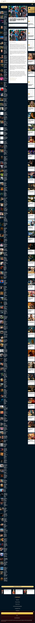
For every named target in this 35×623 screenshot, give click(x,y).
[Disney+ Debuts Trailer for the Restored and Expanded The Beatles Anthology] (1, 326)
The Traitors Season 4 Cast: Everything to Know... (31, 216)
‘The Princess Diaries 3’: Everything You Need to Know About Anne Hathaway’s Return (5, 28)
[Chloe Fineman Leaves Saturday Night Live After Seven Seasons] (31, 56)
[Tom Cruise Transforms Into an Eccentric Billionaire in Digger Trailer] (1, 70)
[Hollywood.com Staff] (32, 8)
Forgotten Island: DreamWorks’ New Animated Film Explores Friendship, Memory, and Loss (6, 123)
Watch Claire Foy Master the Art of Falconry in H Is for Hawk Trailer (5, 360)
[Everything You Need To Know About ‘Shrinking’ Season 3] (31, 222)
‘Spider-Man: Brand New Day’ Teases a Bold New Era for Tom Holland (5, 545)
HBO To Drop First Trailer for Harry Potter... (30, 133)
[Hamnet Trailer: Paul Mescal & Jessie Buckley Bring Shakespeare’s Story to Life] (1, 418)
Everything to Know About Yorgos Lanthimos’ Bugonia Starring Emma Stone (5, 486)
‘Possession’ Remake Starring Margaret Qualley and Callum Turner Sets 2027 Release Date (5, 22)
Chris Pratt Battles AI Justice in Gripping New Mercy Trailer (5, 298)
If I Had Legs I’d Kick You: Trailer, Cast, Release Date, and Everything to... (5, 515)
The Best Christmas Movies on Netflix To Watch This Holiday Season (5, 268)
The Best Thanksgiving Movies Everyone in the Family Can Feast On (5, 308)
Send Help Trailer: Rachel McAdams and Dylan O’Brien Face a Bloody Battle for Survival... (6, 408)
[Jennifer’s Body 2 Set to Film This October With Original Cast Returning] (1, 56)
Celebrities (30, 414)
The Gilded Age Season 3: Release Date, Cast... (31, 393)
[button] (33, 611)
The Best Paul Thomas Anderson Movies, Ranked (5, 433)
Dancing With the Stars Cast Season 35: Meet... (31, 97)
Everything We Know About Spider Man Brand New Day (5, 163)
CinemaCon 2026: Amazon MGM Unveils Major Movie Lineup (6, 138)
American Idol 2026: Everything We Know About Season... (31, 180)
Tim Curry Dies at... (6, 590)
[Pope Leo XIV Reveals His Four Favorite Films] (1, 337)
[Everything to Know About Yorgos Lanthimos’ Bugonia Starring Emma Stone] (1, 485)
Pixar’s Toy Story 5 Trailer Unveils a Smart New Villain (5, 341)
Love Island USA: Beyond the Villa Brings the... (31, 441)
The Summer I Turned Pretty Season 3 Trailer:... (31, 429)
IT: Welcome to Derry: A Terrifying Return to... (31, 357)
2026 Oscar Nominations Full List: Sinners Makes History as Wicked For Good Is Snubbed (5, 230)
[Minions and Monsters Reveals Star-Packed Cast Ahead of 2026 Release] (1, 128)
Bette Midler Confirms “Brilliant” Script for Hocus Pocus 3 (5, 396)
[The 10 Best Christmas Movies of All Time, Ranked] (1, 250)
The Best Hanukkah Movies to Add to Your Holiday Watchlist (6, 264)
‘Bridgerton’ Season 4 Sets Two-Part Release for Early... (31, 370)
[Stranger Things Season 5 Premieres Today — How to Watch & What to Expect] (31, 282)
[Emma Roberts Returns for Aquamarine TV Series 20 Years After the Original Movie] (1, 89)
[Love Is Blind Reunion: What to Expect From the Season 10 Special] (31, 139)
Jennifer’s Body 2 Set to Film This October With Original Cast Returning (5, 57)
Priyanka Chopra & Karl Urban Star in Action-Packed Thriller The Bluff (6, 236)
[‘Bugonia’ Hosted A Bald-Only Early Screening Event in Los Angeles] (1, 380)
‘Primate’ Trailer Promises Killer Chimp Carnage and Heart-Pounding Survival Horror (5, 402)
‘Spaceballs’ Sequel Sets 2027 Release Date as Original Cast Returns (5, 118)
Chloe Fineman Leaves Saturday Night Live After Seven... (31, 61)
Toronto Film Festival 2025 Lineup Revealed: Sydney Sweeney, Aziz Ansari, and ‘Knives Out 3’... (6, 574)
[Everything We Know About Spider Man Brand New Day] (1, 163)
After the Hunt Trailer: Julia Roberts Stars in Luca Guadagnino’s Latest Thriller (5, 579)
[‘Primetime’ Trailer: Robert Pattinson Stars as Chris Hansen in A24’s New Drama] (1, 32)
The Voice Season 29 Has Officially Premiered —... (31, 156)
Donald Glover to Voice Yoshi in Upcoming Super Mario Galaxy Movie (6, 174)
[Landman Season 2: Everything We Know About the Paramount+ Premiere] (31, 341)
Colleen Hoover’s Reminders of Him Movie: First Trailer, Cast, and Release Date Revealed (5, 391)
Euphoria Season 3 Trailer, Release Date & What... (31, 204)
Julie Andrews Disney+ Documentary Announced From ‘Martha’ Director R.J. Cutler (6, 52)
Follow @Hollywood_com (13, 78)
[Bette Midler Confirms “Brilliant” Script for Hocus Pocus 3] (1, 396)
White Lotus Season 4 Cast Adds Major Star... (31, 168)
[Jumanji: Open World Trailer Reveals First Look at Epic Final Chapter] (1, 47)
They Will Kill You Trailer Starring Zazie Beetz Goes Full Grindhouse (5, 241)
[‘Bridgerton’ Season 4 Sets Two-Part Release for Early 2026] (31, 365)
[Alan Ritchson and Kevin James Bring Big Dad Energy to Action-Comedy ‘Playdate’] (1, 345)
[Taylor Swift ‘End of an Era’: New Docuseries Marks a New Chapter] (31, 317)
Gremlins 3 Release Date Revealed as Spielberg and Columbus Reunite (5, 355)
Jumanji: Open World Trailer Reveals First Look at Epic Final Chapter (6, 47)
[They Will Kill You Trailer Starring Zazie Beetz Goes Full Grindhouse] (1, 240)
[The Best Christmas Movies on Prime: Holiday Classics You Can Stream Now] (1, 293)
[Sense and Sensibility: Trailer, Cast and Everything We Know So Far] (1, 65)
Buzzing (30, 402)
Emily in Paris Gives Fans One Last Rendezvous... (30, 85)
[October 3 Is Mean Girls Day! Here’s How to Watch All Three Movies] (1, 428)
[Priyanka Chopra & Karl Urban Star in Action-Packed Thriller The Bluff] (1, 235)
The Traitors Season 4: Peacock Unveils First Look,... (31, 334)
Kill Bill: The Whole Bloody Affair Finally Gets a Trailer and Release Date (5, 351)
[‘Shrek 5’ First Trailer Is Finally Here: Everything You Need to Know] (1, 104)
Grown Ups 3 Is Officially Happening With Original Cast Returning (5, 17)
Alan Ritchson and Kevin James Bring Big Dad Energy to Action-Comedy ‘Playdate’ (5, 346)
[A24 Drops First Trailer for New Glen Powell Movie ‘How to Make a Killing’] (1, 302)
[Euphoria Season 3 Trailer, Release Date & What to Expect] (31, 199)
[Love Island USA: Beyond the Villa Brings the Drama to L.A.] (31, 436)
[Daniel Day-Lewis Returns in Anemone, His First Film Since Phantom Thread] (1, 494)
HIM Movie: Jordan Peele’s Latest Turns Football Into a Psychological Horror (6, 531)
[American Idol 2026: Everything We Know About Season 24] (31, 175)
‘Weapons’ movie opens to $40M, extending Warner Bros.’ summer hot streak (5, 520)
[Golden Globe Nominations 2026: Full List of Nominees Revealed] (31, 246)
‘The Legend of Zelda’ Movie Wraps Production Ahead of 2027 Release (6, 114)
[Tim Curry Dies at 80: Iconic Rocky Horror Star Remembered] (2, 592)
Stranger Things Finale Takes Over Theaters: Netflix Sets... (31, 275)
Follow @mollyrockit (13, 79)
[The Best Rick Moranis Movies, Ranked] (1, 441)
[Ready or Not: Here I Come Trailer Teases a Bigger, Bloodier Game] (1, 224)
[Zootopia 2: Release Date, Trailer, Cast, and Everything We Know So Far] (1, 554)
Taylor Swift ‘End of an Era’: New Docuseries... (31, 322)
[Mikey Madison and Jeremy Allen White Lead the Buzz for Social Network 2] (1, 549)
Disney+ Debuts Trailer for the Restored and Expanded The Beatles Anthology (6, 327)
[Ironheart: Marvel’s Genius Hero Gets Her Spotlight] (31, 400)
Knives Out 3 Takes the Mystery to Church (5, 277)
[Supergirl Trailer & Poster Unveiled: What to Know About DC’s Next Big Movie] (1, 281)
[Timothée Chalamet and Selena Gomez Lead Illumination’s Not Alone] (1, 78)
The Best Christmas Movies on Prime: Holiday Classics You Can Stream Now (5, 294)
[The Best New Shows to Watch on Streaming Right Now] (31, 305)
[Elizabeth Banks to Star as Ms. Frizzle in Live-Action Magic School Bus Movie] (1, 94)
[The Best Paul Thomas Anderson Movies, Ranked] (1, 432)
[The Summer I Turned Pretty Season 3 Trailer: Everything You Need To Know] (31, 424)
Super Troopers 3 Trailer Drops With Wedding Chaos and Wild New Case (5, 134)
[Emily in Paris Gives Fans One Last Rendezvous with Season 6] (31, 80)
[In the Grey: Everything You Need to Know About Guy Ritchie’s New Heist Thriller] (1, 178)
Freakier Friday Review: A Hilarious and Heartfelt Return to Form (5, 526)
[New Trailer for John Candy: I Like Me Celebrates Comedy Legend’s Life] (1, 470)
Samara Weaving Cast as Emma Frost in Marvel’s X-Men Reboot (5, 44)
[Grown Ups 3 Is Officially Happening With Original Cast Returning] (1, 16)
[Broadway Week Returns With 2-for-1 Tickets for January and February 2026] (1, 245)
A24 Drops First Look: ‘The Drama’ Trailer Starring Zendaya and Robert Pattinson (5, 288)
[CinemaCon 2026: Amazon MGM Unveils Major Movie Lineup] (1, 138)
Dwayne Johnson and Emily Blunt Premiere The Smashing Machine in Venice (5, 476)
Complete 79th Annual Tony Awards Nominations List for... (31, 48)
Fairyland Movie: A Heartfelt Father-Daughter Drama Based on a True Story (5, 504)
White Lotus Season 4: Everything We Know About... (31, 191)
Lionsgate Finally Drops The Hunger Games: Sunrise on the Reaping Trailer (6, 312)
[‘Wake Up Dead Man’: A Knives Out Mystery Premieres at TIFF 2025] (1, 460)
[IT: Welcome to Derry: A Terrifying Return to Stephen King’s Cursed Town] (31, 353)
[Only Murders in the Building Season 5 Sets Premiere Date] (1, 559)
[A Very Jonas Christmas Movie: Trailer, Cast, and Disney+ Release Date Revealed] (1, 465)
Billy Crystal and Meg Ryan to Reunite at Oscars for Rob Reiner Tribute (6, 205)
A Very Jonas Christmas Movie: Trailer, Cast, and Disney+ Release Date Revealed (5, 466)
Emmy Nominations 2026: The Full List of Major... (31, 73)
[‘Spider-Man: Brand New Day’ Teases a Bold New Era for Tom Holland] (1, 544)
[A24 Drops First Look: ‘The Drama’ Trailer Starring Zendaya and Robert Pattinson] (1, 287)
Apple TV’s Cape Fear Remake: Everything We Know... (31, 121)
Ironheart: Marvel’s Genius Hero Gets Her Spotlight (31, 406)
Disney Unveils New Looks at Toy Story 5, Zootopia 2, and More (5, 481)
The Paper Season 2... (30, 590)
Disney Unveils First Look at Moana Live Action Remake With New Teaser (5, 322)
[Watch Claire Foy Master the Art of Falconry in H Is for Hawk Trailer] (1, 359)
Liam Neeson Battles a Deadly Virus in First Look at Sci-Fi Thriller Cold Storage (5, 540)
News (29, 70)
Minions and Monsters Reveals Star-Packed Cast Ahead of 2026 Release (6, 129)
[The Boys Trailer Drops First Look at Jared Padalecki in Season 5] (31, 258)
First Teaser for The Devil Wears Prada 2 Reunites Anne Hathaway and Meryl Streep (6, 333)
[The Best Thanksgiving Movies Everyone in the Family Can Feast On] (1, 307)
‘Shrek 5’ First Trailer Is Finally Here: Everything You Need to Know (5, 105)
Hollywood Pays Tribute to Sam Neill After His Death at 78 (5, 75)
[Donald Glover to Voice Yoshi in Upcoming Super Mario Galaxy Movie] (1, 174)
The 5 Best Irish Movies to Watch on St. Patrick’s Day (5, 167)
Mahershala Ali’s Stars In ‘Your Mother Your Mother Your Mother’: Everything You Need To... (5, 38)
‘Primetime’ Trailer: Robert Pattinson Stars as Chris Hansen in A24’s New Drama (6, 33)
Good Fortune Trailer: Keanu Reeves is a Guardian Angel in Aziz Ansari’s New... (5, 564)
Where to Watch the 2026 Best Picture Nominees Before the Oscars (5, 184)
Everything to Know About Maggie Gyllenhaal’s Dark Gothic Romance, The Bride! (6, 189)
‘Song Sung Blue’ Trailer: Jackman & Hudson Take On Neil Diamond (5, 450)
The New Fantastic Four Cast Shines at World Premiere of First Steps (6, 569)
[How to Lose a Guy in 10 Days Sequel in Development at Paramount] (1, 12)
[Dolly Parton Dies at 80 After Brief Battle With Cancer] (13, 592)
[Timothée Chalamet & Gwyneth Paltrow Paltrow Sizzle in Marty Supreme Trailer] (1, 509)
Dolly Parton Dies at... (18, 590)
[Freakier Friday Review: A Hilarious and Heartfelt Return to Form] (1, 525)
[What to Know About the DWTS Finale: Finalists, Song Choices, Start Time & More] (31, 293)
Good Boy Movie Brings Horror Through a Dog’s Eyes (5, 499)
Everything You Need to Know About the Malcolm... (31, 239)
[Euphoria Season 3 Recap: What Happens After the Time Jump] (31, 103)
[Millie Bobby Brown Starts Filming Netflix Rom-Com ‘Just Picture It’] (1, 437)
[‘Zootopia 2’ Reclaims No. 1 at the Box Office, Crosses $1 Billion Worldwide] (1, 273)
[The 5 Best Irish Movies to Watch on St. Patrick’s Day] (1, 166)
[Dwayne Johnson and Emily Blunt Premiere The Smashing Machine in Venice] (1, 475)
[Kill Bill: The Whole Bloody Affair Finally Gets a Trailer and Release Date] (1, 350)
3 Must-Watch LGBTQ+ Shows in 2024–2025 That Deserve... (31, 418)
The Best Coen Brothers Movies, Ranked (5, 490)
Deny (17, 615)
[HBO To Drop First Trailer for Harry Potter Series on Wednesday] (31, 127)
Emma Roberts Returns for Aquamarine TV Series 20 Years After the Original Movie (5, 90)
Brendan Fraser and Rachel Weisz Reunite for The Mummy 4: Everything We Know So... (5, 365)
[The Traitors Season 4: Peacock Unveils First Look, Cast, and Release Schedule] (31, 329)
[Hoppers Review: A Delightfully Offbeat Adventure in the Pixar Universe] (1, 193)
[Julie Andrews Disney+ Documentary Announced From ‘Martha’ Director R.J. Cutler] (1, 51)
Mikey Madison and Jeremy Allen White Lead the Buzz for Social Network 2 (5, 550)
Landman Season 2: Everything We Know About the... (31, 346)
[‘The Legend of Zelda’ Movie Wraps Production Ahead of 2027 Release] (1, 113)
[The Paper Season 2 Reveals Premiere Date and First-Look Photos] (25, 592)
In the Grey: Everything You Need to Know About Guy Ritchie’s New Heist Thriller (5, 179)
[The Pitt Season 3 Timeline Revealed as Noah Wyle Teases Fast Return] (31, 19)
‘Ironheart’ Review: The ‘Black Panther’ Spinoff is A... (31, 382)
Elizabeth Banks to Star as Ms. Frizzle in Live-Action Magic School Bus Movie (5, 95)
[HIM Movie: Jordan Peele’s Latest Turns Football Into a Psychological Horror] (1, 530)
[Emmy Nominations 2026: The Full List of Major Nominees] (31, 68)
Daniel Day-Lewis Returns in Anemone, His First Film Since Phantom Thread (6, 495)
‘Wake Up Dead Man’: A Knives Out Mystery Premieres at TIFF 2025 (5, 461)
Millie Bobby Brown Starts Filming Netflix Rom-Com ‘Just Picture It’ (6, 437)
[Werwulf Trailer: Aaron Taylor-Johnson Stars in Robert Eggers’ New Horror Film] (1, 83)
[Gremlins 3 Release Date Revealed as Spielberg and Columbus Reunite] (1, 355)
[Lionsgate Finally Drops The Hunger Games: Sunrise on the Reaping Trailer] (1, 311)
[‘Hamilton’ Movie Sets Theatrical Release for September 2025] (1, 535)
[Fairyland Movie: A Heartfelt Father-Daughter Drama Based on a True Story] (1, 503)
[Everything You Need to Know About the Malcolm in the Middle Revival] (31, 234)
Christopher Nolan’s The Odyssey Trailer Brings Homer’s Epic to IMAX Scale (5, 254)
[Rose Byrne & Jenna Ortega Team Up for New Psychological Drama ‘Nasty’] (1, 60)
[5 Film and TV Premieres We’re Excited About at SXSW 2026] (1, 171)
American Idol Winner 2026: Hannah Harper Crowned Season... (31, 36)
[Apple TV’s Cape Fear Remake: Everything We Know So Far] (31, 115)
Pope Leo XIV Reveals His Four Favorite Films (5, 337)
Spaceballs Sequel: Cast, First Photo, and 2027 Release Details (5, 445)
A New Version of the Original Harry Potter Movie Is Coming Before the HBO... (5, 317)
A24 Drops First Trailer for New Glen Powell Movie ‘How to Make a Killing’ (5, 303)
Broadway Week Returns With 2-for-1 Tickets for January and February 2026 (6, 245)
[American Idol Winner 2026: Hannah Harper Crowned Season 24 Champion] (31, 31)
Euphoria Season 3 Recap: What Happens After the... (31, 109)
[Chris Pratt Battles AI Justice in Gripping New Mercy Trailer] (1, 298)
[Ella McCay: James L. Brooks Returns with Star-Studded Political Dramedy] (1, 384)
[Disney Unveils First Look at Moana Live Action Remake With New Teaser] (1, 321)
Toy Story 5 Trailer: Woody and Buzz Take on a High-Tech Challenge (6, 214)
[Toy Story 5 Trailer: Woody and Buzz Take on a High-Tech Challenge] (1, 213)
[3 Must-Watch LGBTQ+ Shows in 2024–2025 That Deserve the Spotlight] (31, 412)
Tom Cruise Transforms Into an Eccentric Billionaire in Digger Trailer (5, 71)
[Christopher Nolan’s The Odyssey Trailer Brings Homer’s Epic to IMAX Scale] (1, 253)
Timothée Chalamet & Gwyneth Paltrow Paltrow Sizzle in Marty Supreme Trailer (5, 510)
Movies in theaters (4, 7)
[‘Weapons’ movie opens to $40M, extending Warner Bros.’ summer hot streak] (1, 519)
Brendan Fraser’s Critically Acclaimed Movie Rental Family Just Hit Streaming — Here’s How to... (6, 219)
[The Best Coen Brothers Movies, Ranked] (1, 490)
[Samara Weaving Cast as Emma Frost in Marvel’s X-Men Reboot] (1, 43)
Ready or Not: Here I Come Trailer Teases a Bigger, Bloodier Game (5, 225)
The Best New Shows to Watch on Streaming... (31, 311)
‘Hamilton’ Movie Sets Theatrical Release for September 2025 (5, 535)
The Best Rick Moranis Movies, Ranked (5, 441)
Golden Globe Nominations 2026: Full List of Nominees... (31, 251)
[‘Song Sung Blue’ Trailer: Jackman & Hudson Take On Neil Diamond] (1, 449)
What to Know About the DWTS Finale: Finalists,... (31, 299)
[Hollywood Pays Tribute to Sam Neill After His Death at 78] (1, 75)
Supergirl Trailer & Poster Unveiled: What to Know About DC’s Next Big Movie (5, 282)
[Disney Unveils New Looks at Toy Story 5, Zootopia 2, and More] (1, 481)
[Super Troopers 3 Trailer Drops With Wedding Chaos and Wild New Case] (1, 133)
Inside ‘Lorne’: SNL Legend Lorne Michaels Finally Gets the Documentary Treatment (5, 200)
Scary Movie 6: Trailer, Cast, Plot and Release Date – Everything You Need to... (5, 209)
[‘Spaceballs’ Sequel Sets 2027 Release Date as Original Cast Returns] (1, 117)
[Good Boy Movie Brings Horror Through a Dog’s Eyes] (1, 499)
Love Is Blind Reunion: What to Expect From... (31, 144)
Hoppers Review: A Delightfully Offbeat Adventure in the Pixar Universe (5, 194)
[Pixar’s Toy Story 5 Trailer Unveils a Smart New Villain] (1, 340)
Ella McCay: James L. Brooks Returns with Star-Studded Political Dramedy (5, 385)
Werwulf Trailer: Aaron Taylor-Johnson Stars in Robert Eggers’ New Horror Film (5, 84)
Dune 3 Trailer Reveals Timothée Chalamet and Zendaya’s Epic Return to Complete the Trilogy (6, 158)
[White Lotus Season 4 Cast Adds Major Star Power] (31, 163)
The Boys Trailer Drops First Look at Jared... (31, 262)
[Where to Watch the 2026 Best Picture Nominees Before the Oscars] (1, 183)
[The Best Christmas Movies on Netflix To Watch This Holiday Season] (1, 267)
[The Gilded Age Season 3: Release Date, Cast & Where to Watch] (31, 388)
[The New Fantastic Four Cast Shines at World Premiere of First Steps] (1, 568)
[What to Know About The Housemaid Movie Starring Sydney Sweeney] (1, 369)
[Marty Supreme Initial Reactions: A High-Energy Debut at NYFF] (1, 424)
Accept (17, 613)
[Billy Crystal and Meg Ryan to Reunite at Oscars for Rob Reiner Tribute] (1, 204)
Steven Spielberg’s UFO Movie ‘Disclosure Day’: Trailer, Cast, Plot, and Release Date (6, 259)
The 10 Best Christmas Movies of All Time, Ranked (5, 249)
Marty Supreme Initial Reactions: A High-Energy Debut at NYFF (6, 425)
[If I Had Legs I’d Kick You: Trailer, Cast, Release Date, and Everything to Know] (1, 514)
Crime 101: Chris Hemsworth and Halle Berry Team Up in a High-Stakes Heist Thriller (5, 375)
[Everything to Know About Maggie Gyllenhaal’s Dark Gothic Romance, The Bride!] (1, 188)
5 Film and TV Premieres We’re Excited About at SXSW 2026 (5, 171)
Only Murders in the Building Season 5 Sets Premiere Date (6, 559)
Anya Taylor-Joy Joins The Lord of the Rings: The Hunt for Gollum (5, 109)
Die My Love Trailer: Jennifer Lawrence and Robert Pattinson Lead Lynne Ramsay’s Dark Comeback (5, 456)
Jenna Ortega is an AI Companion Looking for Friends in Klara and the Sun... (5, 100)
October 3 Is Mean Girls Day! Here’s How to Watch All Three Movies (5, 429)
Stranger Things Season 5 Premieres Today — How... (31, 287)
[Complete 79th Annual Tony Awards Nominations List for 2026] (31, 43)
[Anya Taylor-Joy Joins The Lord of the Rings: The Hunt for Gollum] (1, 108)
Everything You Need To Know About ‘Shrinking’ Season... (31, 227)
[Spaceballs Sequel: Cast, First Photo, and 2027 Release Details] (1, 444)
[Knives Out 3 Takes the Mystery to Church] (1, 277)
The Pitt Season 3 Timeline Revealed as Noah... (31, 24)
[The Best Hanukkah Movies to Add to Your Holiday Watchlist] (1, 263)
